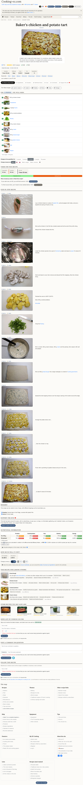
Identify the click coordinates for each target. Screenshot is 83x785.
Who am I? (51, 6)
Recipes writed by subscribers (66, 697)
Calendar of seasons (8, 728)
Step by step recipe (8, 82)
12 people (36, 159)
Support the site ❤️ (47, 16)
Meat (4, 695)
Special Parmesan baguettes (17, 577)
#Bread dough (31, 76)
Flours (4, 743)
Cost (47, 82)
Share (71, 6)
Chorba (25, 582)
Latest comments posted (9, 764)
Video (50, 88)
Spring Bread (29, 577)
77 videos (35, 4)
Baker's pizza (66, 575)
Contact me (58, 6)
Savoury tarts (26, 19)
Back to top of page (41, 782)
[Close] (81, 10)
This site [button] (30, 16)
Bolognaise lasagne (36, 778)
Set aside (37, 303)
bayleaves (13, 102)
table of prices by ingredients (47, 565)
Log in (32, 748)
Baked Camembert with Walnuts (47, 589)
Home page (3, 19)
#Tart (9, 76)
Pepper (12, 150)
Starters (5, 690)
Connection (78, 6)
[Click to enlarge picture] (41, 42)
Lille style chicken (33, 582)
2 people (18, 159)
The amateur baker (8, 746)
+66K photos (27, 4)
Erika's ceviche (75, 589)
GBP (26, 561)
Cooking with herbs (8, 741)
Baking (32, 690)
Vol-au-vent (53, 582)
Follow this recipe (6, 674)
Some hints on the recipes (10, 719)
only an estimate (25, 565)
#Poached (44, 76)
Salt (11, 145)
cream (14, 129)
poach (72, 251)
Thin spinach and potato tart (63, 589)
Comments (54, 82)
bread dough (16, 134)
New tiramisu (34, 773)
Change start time (33, 181)
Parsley (12, 118)
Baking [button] (25, 16)
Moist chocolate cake (36, 771)
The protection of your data (65, 750)
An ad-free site (62, 743)
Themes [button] (12, 16)
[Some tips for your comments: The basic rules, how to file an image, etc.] (13, 658)
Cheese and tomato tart (58, 597)
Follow (42, 88)
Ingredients (20, 82)
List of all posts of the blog (10, 769)
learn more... (30, 12)
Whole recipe (4, 540)
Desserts (5, 697)
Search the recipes (63, 695)
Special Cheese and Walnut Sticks (42, 577)
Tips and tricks (7, 706)
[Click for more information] (27, 547)
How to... (61, 719)
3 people (24, 159)
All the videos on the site (9, 773)
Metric (13, 162)
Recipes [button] (7, 16)
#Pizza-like (24, 76)
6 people (30, 159)
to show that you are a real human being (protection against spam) (26, 633)
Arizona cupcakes (35, 776)
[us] (16, 162)
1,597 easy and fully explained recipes (11, 4)
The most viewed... (8, 767)
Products (5, 724)
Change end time (38, 184)
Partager (57, 88)
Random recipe (62, 690)
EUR (14, 561)
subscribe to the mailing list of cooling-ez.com (20, 679)
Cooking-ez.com (11, 1)
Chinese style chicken (63, 582)
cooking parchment (72, 371)
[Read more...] (40, 162)
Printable (35, 88)
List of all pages (7, 771)
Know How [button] (18, 16)
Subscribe (65, 6)
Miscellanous (17, 19)
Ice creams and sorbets (9, 739)
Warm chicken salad (44, 582)
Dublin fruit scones (36, 769)
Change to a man (5, 544)
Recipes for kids (35, 692)
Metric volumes (34, 162)
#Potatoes (50, 76)
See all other (55, 577)
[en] (19, 162)
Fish (4, 692)
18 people (43, 159)
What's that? (34, 739)
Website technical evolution (65, 746)
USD (20, 561)
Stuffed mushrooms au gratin (30, 589)
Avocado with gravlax (45, 597)
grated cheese (16, 140)
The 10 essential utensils (37, 719)
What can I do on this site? (65, 741)
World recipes (34, 695)
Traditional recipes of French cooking (40, 697)
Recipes (10, 19)
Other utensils (34, 721)
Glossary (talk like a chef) (9, 721)
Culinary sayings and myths (38, 699)
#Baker (13, 76)
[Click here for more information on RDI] (45, 542)
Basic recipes (6, 704)
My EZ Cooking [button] (38, 16)
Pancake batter (34, 764)
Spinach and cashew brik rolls (30, 597)
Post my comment (6, 658)
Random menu (62, 692)
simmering (58, 251)
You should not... (63, 721)
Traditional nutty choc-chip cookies (40, 767)
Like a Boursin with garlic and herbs (19, 599)
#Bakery (18, 76)
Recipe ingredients (8, 726)
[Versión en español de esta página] (46, 7)
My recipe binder (35, 741)
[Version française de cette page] (43, 7)
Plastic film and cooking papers (11, 748)
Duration (29, 82)
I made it (27, 88)
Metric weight (25, 162)
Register (33, 746)
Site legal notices (63, 753)
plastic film (55, 203)
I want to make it (17, 88)
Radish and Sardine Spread (36, 599)
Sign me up (4, 636)
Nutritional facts (38, 82)
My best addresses (8, 730)
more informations (20, 575)
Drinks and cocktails (8, 701)
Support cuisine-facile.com (8, 525)
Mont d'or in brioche (15, 591)
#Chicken (38, 76)
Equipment (33, 717)
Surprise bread (57, 575)
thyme (15, 107)
